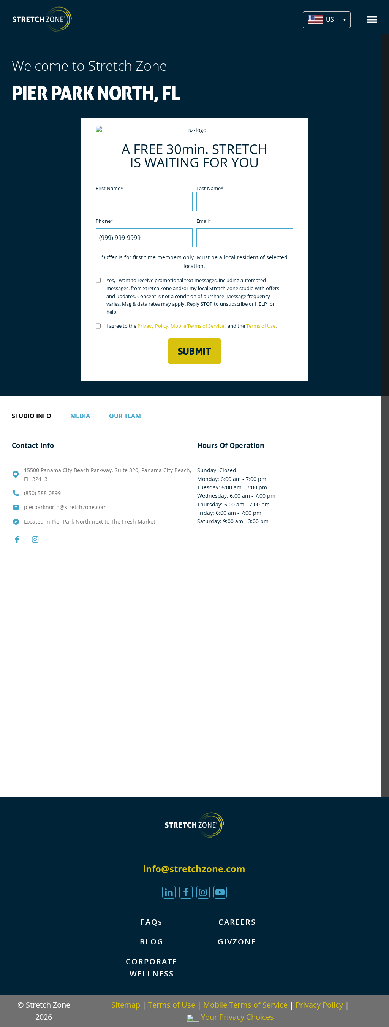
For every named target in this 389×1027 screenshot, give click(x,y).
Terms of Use (260, 325)
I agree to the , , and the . (191, 325)
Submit (195, 351)
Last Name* (209, 188)
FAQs (152, 922)
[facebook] (186, 892)
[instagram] (203, 892)
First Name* (109, 188)
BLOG (152, 942)
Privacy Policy (153, 325)
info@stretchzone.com (194, 868)
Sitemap (125, 1005)
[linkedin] (169, 892)
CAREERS (237, 922)
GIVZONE (237, 942)
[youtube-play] (220, 892)
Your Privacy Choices (236, 1017)
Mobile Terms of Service (198, 325)
